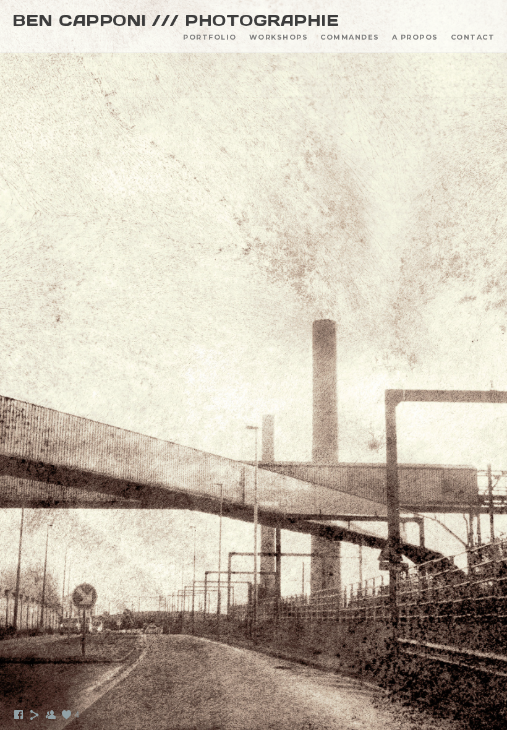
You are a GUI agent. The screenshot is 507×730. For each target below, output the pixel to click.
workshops (279, 37)
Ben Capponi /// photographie (175, 20)
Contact (473, 37)
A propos (415, 37)
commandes (350, 37)
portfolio (210, 37)
